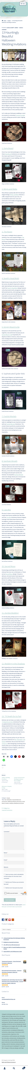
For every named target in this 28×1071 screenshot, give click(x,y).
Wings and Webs (14, 194)
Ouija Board (8, 154)
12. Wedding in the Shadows (13, 663)
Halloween (9, 799)
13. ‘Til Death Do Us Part (11, 716)
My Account (4, 1068)
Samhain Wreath (18, 474)
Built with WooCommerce (9, 1062)
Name (6, 852)
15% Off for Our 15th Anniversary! (12, 944)
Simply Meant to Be (7, 334)
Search (14, 1068)
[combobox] (14, 929)
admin (16, 27)
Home (5, 20)
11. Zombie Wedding (10, 613)
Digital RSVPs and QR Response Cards (13, 951)
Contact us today (20, 115)
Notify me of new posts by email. (14, 888)
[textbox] (14, 929)
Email (6, 860)
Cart (22, 1067)
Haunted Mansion (16, 799)
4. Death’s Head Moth (10, 278)
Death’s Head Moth (12, 288)
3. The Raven (7, 231)
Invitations (4, 801)
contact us (4, 743)
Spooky (7, 803)
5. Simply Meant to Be (11, 327)
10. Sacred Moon (8, 566)
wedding (11, 803)
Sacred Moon (9, 574)
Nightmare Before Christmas (15, 801)
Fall (5, 799)
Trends (9, 20)
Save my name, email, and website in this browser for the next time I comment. (14, 876)
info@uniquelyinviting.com (8, 999)
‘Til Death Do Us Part (7, 722)
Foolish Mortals (10, 424)
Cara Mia (8, 517)
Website (6, 867)
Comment (7, 831)
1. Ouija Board (7, 148)
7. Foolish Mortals (9, 416)
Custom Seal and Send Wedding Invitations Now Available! (19, 779)
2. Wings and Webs (9, 189)
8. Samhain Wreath (9, 461)
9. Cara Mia (6, 510)
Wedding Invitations (19, 803)
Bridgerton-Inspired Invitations (7, 809)
